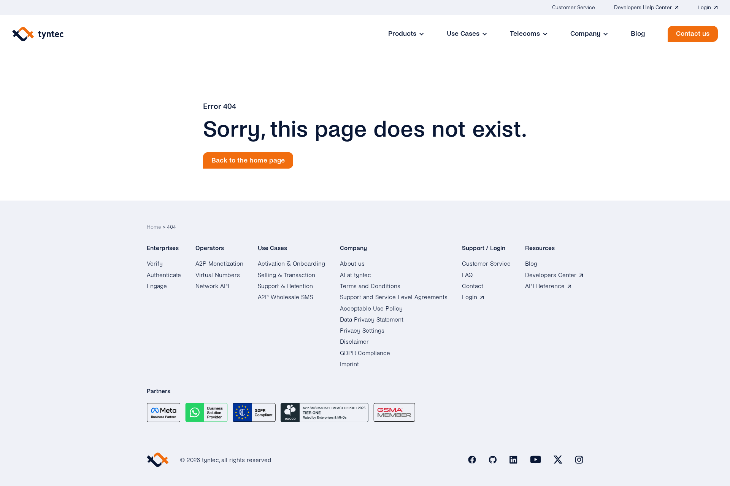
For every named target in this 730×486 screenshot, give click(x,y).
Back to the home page (248, 160)
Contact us (692, 33)
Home (154, 227)
